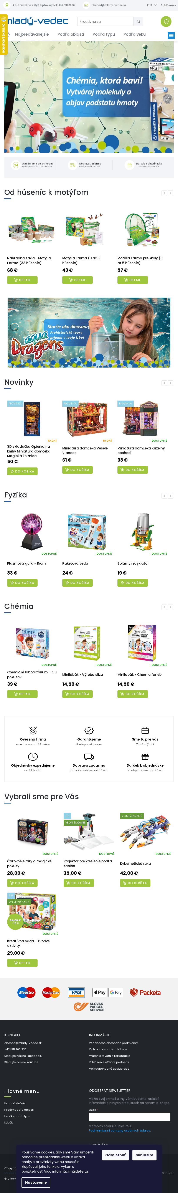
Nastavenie (34, 1182)
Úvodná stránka (15, 1100)
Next (168, 193)
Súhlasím (143, 1155)
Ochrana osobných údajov (106, 1046)
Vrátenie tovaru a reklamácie (108, 1052)
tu (84, 1171)
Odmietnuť (114, 1155)
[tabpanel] (31, 247)
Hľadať (138, 21)
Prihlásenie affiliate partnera (107, 1059)
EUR (147, 5)
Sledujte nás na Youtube (21, 1059)
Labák (8, 1119)
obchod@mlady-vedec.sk (22, 1040)
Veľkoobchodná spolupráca (107, 1065)
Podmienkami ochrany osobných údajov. (118, 1131)
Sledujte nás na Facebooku (23, 1052)
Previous (162, 193)
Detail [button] (24, 960)
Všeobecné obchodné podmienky (111, 1040)
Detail (24, 280)
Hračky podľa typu (17, 1113)
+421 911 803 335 (15, 1046)
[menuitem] (32, 34)
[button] (16, 77)
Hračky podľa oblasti (19, 1106)
